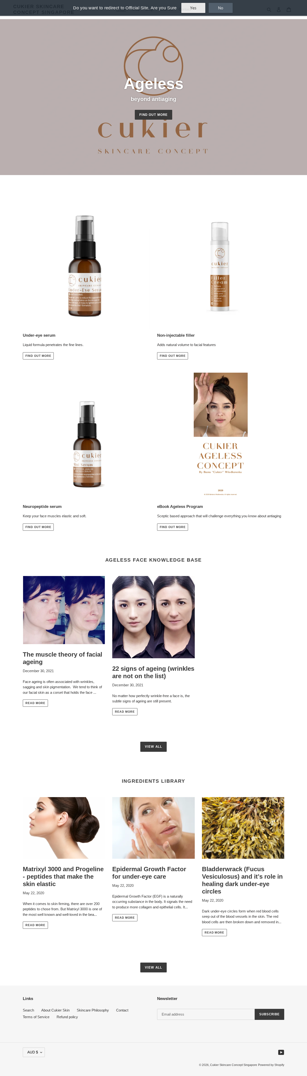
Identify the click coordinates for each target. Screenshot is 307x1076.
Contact (122, 1010)
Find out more (153, 115)
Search (28, 1010)
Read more (35, 703)
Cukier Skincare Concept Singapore (233, 1065)
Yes (193, 8)
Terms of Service (36, 1017)
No (220, 8)
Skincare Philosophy (93, 1010)
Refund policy (67, 1017)
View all (153, 746)
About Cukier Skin (55, 1010)
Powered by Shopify (271, 1065)
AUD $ (32, 1052)
